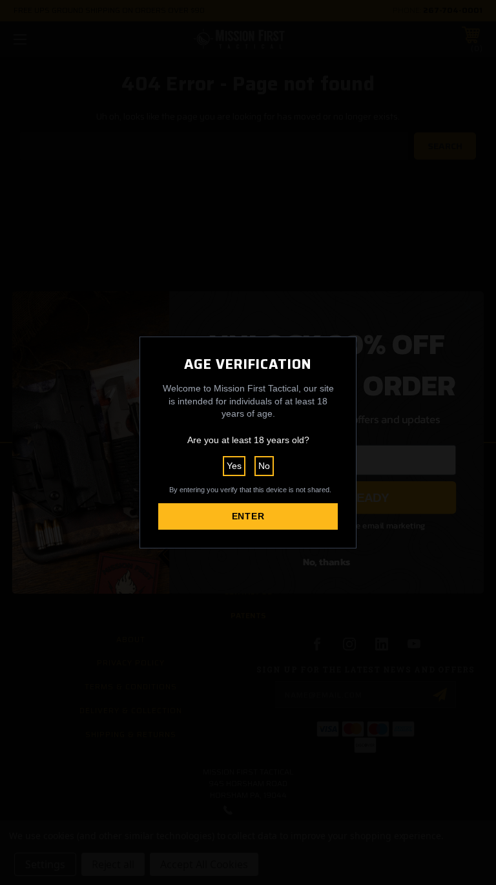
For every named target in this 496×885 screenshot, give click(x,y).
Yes (234, 466)
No (264, 466)
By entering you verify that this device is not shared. (250, 490)
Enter (248, 516)
